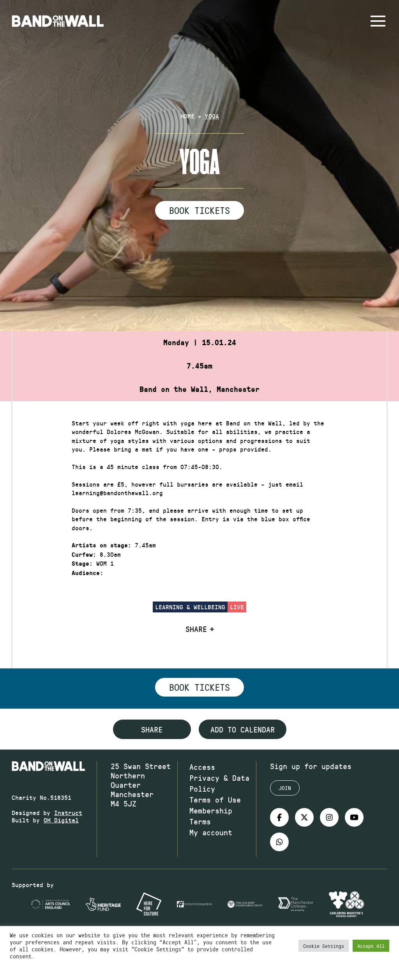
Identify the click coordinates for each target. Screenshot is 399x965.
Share (196, 628)
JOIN (285, 788)
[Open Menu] (378, 21)
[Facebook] (279, 817)
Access (202, 767)
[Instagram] (329, 817)
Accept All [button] (371, 945)
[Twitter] (304, 817)
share (151, 729)
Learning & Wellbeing (190, 607)
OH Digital (61, 820)
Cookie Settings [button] (323, 945)
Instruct (68, 812)
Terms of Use (215, 799)
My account (210, 832)
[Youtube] (354, 817)
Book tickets (199, 687)
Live (237, 607)
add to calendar (242, 729)
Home (187, 116)
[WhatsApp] (279, 842)
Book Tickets (199, 210)
